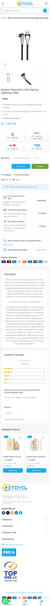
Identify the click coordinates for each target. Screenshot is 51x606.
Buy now (40, 166)
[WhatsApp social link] (19, 179)
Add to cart (21, 166)
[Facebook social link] (7, 179)
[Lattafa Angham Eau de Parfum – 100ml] (13, 444)
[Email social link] (13, 179)
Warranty (5, 158)
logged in (18, 397)
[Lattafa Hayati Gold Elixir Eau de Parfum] (36, 444)
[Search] (45, 11)
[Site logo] (24, 3)
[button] (13, 470)
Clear (37, 158)
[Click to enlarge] (5, 64)
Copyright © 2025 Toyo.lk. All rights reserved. (24, 592)
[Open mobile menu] (3, 3)
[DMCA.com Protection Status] (24, 552)
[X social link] (10, 179)
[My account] (46, 3)
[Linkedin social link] (16, 179)
